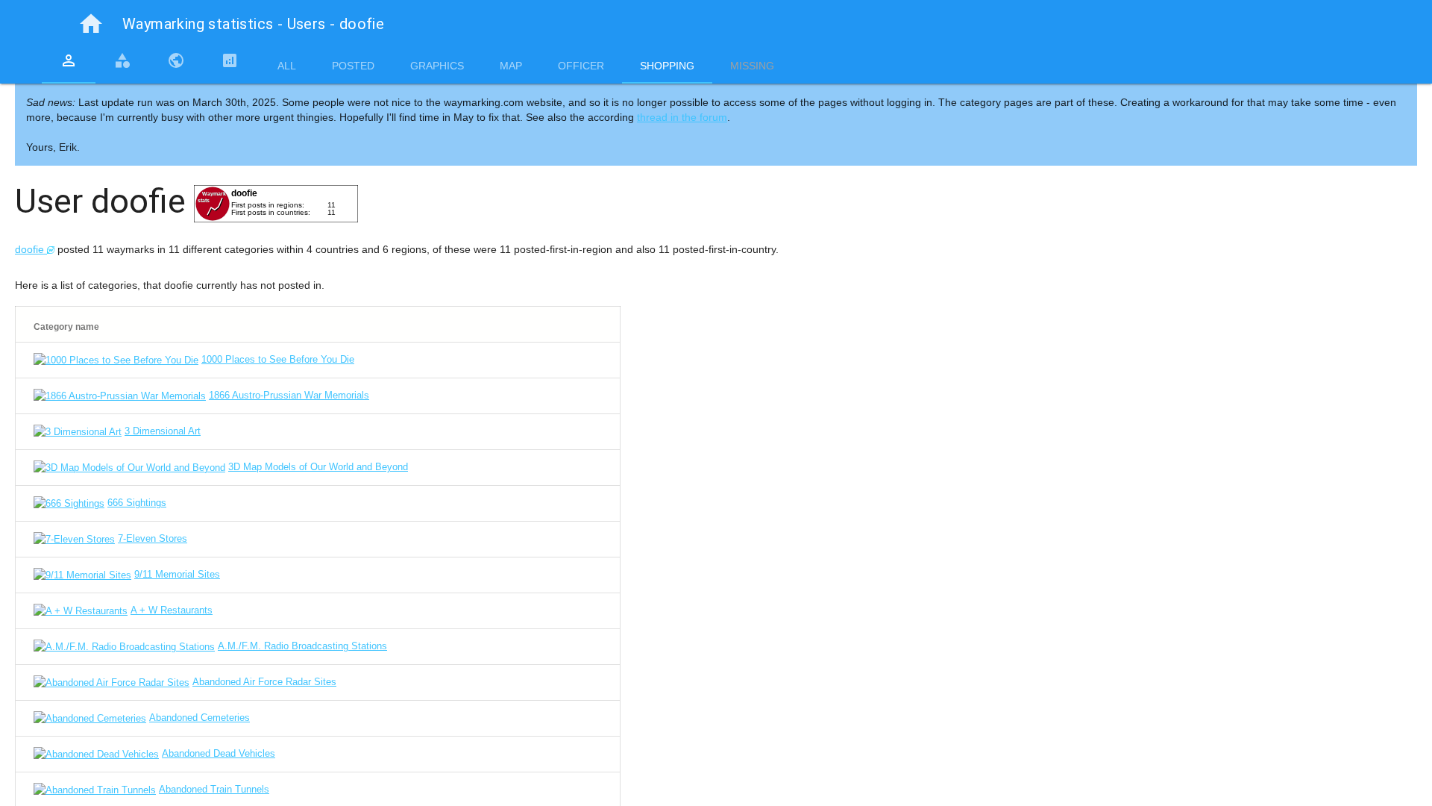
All (286, 66)
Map (511, 66)
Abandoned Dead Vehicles (218, 753)
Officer (581, 66)
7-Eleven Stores (152, 538)
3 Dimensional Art (163, 431)
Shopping (667, 66)
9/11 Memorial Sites (177, 574)
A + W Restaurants (172, 610)
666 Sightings (136, 502)
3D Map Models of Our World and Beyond (318, 466)
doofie (31, 249)
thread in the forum (682, 117)
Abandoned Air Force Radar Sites (264, 681)
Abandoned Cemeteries (199, 717)
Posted (353, 66)
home (91, 23)
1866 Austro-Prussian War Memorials (289, 395)
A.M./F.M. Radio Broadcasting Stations (302, 646)
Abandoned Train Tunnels (214, 789)
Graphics (437, 66)
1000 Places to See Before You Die (277, 359)
